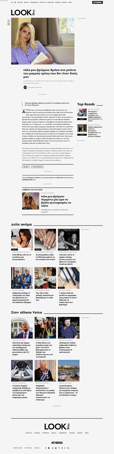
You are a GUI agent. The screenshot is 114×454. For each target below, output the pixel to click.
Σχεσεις (14, 63)
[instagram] (49, 448)
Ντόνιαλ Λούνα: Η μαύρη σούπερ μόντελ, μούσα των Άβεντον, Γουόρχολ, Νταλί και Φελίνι (67, 259)
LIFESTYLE (42, 2)
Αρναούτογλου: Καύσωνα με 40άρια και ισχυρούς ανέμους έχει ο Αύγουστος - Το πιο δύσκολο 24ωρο (68, 390)
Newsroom (90, 109)
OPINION (58, 2)
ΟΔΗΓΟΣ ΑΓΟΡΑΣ (17, 448)
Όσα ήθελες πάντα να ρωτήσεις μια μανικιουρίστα (21, 257)
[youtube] (56, 448)
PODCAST (37, 448)
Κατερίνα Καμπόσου (41, 252)
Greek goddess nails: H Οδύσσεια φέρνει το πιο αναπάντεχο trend (45, 257)
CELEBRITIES (34, 2)
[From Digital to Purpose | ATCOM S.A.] (96, 448)
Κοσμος (14, 337)
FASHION (20, 2)
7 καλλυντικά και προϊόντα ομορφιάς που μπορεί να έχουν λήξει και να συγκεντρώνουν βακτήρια (68, 299)
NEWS (70, 2)
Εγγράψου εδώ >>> (29, 179)
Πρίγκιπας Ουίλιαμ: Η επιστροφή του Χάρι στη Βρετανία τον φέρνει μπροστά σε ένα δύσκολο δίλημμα (21, 297)
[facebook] (46, 448)
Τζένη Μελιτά (32, 87)
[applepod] (62, 448)
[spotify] (59, 448)
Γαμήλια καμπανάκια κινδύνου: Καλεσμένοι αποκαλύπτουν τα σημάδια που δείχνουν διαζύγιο (95, 131)
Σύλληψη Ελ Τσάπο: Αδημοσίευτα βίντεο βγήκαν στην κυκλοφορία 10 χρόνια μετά (68, 347)
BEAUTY (26, 2)
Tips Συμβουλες (37, 166)
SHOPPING (50, 2)
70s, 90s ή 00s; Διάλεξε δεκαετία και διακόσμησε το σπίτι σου (45, 296)
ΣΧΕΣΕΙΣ (64, 2)
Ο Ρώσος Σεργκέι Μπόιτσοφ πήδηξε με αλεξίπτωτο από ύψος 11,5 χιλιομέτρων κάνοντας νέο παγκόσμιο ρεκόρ (21, 392)
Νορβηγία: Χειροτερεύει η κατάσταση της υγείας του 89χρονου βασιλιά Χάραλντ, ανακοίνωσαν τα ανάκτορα (45, 393)
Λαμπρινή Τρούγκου (17, 252)
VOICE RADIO (28, 448)
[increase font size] (8, 24)
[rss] (68, 448)
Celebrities (15, 287)
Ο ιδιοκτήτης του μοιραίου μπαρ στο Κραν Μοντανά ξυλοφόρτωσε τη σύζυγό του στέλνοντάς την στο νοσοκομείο (44, 350)
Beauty (14, 249)
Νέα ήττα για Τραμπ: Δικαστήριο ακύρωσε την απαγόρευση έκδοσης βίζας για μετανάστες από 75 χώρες (21, 349)
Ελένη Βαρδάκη (40, 290)
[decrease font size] (8, 21)
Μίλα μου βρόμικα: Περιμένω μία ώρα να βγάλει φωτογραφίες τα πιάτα (56, 201)
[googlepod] (65, 448)
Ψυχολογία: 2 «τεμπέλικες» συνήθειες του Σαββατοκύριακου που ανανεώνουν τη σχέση (95, 116)
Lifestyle (62, 249)
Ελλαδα (61, 380)
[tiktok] (53, 448)
